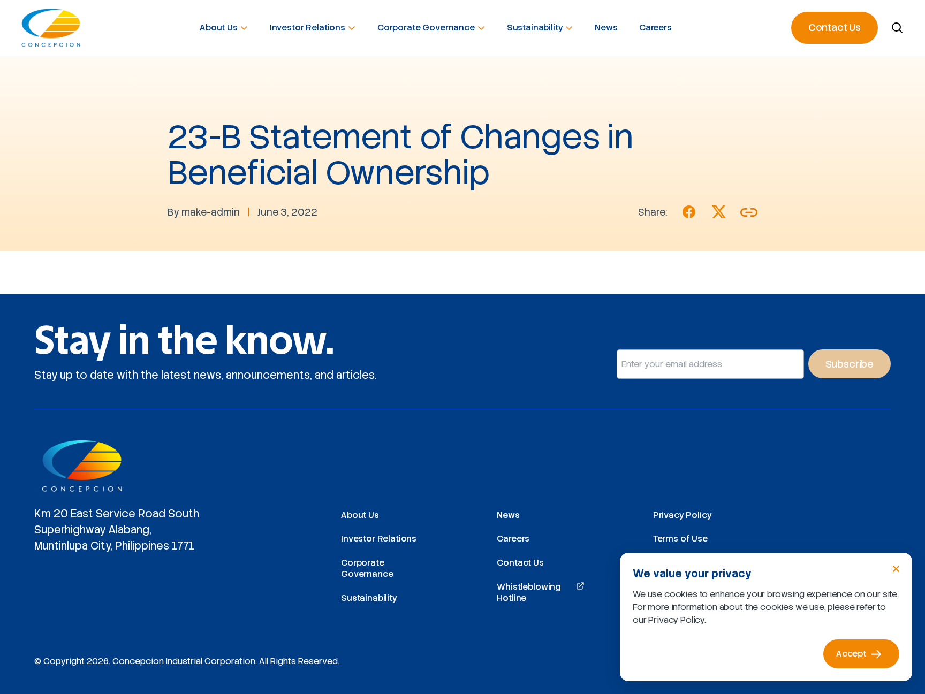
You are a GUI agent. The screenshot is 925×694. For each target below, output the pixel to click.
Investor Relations (307, 27)
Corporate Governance (426, 27)
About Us (219, 27)
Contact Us (834, 27)
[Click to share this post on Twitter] (718, 212)
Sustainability (535, 27)
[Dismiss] (896, 568)
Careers (655, 27)
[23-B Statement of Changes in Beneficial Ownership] (688, 212)
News (606, 27)
